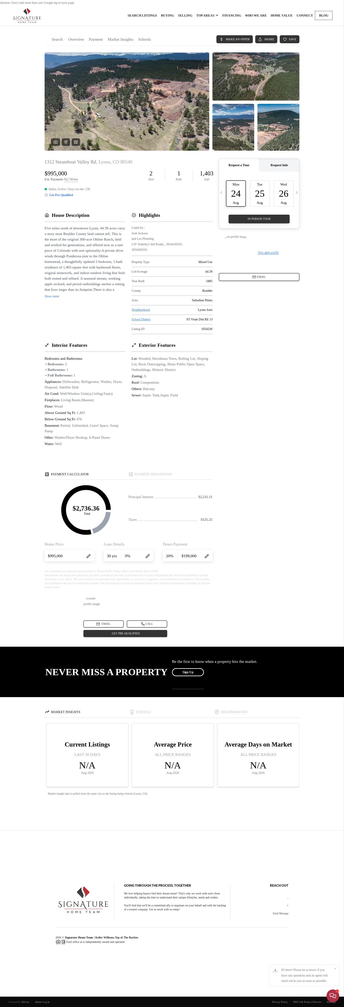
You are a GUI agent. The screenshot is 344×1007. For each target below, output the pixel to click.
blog (323, 15)
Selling (185, 15)
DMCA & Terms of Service (307, 1001)
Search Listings (142, 15)
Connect (305, 15)
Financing (231, 15)
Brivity (25, 1001)
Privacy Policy (280, 1001)
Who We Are (256, 15)
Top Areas (205, 15)
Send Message (280, 913)
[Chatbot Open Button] (332, 995)
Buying (167, 15)
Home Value (282, 15)
